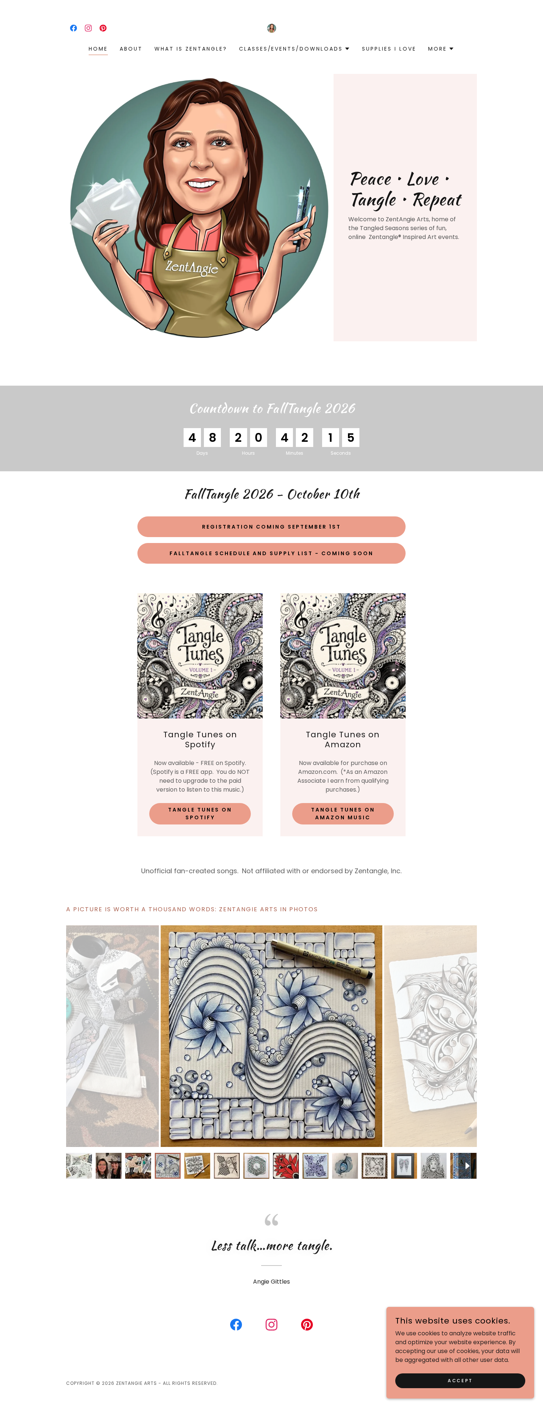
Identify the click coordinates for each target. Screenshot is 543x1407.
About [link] (131, 48)
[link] (73, 28)
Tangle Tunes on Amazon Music (343, 813)
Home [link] (98, 48)
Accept (460, 1380)
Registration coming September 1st (271, 526)
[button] (295, 48)
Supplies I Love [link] (389, 48)
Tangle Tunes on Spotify (200, 813)
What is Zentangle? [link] (190, 48)
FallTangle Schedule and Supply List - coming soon (271, 553)
